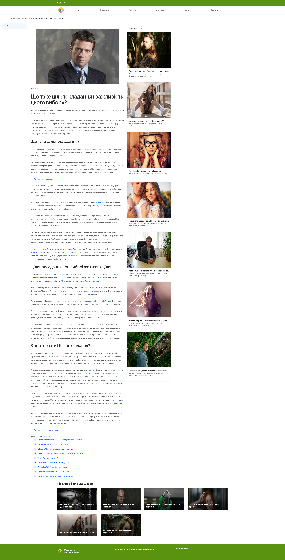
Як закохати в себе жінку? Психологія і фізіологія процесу (149, 221)
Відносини (160, 10)
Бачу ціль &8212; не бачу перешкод (52, 467)
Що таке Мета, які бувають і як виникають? (55, 449)
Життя (78, 10)
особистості (106, 304)
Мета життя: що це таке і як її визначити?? (146, 121)
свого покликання (87, 301)
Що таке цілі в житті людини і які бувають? (55, 476)
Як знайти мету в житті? (48, 458)
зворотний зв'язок (181, 548)
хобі (65, 256)
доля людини (36, 252)
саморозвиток (98, 281)
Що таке (214, 10)
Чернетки (188, 10)
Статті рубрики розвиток (18, 19)
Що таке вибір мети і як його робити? (53, 444)
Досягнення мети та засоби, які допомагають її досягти (60, 453)
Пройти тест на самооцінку (42, 179)
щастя (90, 291)
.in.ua (61, 3)
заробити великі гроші (75, 252)
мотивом (99, 202)
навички (91, 370)
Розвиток (132, 10)
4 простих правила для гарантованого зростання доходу (149, 321)
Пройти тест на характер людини (44, 430)
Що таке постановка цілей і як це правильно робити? (60, 440)
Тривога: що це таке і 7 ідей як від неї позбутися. (149, 71)
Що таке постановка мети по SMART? (53, 472)
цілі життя (51, 353)
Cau (60, 10)
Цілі (40, 89)
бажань (108, 301)
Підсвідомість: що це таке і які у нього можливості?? (144, 171)
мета (102, 149)
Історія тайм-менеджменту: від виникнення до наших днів (148, 271)
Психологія (104, 10)
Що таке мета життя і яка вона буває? (53, 463)
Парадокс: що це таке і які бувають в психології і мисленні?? (148, 371)
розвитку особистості (63, 274)
